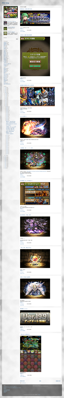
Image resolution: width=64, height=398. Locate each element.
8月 (6, 98)
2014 (5, 165)
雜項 (23, 144)
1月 (6, 155)
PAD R (23, 273)
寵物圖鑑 (5, 43)
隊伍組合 (5, 52)
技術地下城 (5, 70)
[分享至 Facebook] (29, 30)
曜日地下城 (5, 77)
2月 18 (7, 119)
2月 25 (7, 110)
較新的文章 (22, 381)
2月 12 (7, 140)
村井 (4, 49)
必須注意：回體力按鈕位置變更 (26, 35)
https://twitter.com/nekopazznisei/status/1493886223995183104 (36, 171)
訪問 (4, 81)
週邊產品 (5, 59)
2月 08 (7, 145)
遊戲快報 (23, 31)
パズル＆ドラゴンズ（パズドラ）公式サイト (10, 386)
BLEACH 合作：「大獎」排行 (11, 21)
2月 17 (7, 120)
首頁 (40, 381)
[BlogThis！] (28, 30)
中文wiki (5, 392)
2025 (5, 88)
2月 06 (7, 147)
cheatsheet (5, 76)
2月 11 (7, 141)
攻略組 (5, 51)
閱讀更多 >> (22, 28)
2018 (5, 160)
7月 (6, 99)
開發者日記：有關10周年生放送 (26, 9)
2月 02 (7, 152)
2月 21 (7, 115)
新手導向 (5, 53)
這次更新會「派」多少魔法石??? (26, 180)
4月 (6, 103)
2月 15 (7, 136)
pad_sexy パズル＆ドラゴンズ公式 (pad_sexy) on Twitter (12, 387)
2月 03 (7, 151)
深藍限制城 (5, 80)
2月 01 (7, 153)
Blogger (39, 394)
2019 (5, 159)
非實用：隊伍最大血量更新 (25, 277)
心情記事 (5, 62)
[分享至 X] (29, 30)
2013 (5, 166)
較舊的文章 (58, 381)
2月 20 (7, 116)
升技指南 (5, 60)
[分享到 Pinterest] (30, 30)
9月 (6, 97)
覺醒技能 (5, 69)
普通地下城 (5, 79)
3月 (6, 104)
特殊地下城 (5, 58)
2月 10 (7, 142)
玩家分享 (5, 78)
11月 (6, 94)
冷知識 (5, 50)
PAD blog (5, 3)
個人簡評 (5, 61)
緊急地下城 (5, 68)
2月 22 (7, 114)
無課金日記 (24, 376)
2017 (5, 161)
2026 (5, 87)
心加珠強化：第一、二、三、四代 (11, 126)
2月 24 (7, 111)
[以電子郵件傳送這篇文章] (27, 30)
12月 (6, 93)
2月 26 (7, 109)
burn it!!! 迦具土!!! (23, 116)
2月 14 (7, 137)
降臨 (4, 72)
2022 (5, 92)
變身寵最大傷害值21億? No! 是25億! (27, 85)
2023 (5, 91)
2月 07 (7, 146)
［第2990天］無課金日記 (25, 334)
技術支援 (5, 71)
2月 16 (7, 135)
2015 (5, 164)
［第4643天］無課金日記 (11, 27)
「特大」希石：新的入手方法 (25, 247)
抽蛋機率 (5, 48)
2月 (6, 105)
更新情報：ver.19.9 (23, 308)
